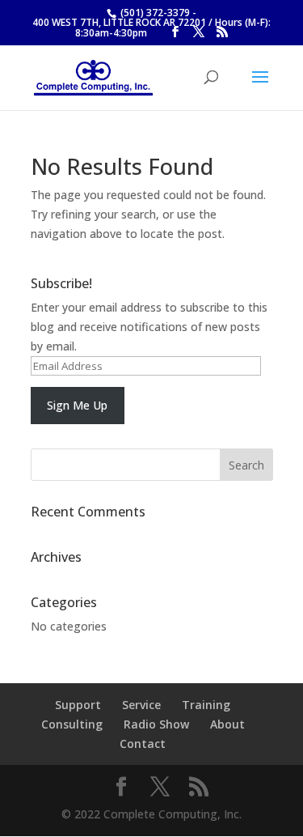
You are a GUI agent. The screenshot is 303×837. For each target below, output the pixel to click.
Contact (143, 743)
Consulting (72, 724)
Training (206, 704)
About (227, 724)
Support (78, 704)
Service (141, 704)
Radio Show (156, 724)
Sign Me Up (77, 405)
